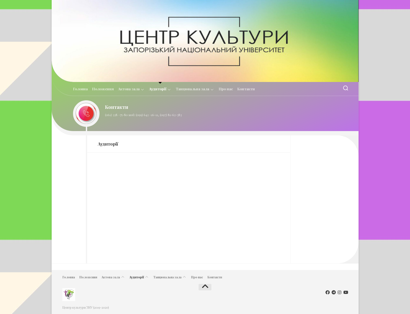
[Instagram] (339, 292)
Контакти (246, 89)
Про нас (226, 89)
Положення (103, 89)
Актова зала (129, 89)
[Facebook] (327, 292)
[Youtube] (345, 292)
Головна (80, 89)
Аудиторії (157, 89)
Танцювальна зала (192, 89)
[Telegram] (333, 292)
